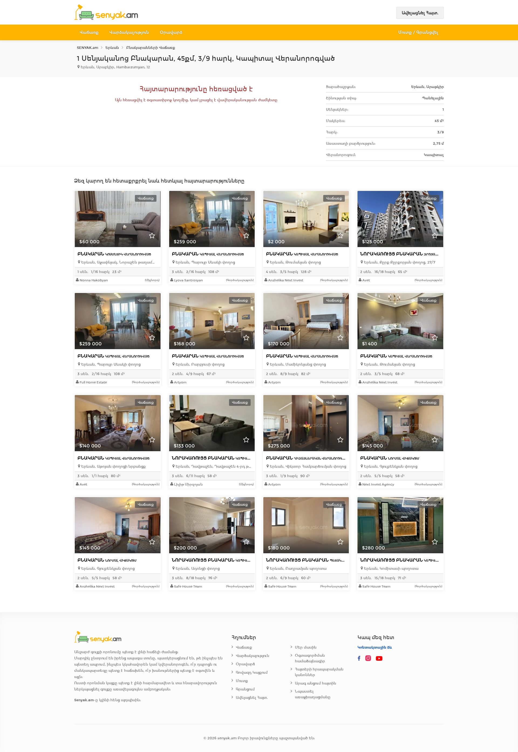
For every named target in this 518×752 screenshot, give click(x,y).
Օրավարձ (171, 32)
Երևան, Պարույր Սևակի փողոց (205, 262)
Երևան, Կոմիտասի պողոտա (390, 568)
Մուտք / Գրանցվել (418, 32)
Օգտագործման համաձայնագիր (310, 658)
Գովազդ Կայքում (252, 672)
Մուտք (242, 681)
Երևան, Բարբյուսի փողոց (199, 364)
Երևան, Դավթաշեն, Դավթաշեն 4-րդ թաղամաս (213, 466)
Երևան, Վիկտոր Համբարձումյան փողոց (307, 466)
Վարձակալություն (129, 32)
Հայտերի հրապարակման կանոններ (319, 672)
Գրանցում (245, 689)
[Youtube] (379, 658)
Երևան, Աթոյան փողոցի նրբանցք (113, 466)
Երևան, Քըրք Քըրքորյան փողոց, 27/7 (399, 262)
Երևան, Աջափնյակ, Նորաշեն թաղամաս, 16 (119, 262)
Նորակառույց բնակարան (410, 254)
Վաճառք (89, 32)
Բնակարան (114, 254)
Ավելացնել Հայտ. (420, 12)
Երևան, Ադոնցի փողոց (197, 568)
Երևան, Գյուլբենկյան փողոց (390, 466)
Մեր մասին (305, 647)
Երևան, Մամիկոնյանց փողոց (297, 364)
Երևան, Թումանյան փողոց (295, 262)
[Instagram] (369, 658)
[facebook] (359, 658)
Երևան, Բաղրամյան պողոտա (297, 568)
